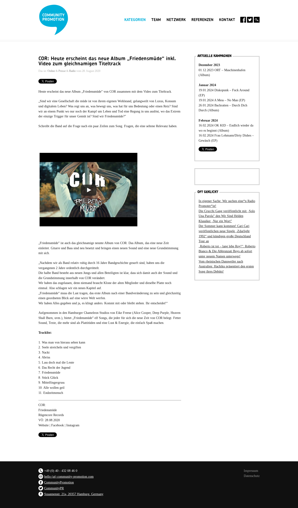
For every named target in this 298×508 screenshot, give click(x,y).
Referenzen (202, 20)
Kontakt (227, 20)
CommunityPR (54, 488)
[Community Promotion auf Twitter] (250, 20)
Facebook (58, 425)
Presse (62, 71)
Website (43, 425)
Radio (72, 71)
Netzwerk (176, 20)
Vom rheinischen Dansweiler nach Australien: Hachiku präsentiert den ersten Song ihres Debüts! (226, 266)
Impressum (251, 471)
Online (51, 71)
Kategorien (135, 19)
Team (156, 20)
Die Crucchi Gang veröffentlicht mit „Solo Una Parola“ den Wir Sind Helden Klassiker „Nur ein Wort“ (227, 216)
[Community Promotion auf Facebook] (243, 20)
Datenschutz (252, 476)
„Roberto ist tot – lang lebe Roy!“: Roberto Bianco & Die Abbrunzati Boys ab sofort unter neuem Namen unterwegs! (227, 251)
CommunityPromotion (59, 482)
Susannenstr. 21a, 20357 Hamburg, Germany (73, 494)
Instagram (72, 425)
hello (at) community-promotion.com (69, 476)
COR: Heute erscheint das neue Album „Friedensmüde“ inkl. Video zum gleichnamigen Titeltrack (107, 61)
